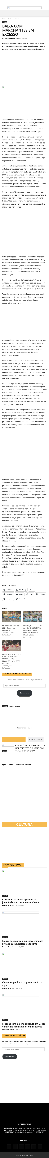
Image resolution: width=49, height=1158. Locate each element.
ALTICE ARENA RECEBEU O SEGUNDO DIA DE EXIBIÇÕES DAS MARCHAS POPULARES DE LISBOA (11, 658)
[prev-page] (3, 756)
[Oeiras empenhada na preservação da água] (24, 966)
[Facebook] (9, 1146)
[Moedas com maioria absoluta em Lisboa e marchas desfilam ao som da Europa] (24, 1007)
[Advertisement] (24, 1081)
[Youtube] (40, 1146)
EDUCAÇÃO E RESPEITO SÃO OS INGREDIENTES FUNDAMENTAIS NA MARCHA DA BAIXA (30, 748)
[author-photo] (24, 725)
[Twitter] (33, 1146)
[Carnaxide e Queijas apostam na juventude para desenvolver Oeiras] (24, 883)
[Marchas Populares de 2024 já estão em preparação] (11, 616)
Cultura (17, 19)
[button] (4, 13)
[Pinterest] (27, 1146)
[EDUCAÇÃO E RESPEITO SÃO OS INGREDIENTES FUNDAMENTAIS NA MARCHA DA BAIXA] (32, 616)
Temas (10, 19)
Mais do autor (35, 740)
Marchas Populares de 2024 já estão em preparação (10, 628)
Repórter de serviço (11, 38)
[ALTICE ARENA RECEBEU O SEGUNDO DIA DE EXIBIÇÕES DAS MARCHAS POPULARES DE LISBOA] (11, 645)
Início (4, 19)
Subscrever (24, 693)
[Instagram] (15, 1146)
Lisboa (5, 751)
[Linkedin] (21, 1146)
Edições (5, 895)
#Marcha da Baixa (14, 706)
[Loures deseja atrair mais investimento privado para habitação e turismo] (24, 924)
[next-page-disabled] (7, 756)
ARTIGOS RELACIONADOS (13, 740)
